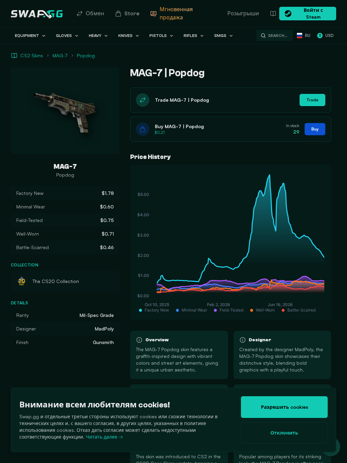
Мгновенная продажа (176, 13)
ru (307, 35)
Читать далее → (104, 437)
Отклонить (284, 433)
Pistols (158, 35)
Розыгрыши (243, 14)
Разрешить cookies (284, 407)
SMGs (220, 35)
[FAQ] (273, 13)
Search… (277, 35)
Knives (125, 35)
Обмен (95, 14)
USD (326, 35)
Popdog (86, 55)
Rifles (190, 35)
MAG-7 (60, 55)
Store (131, 14)
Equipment (27, 35)
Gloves (64, 35)
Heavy (95, 35)
